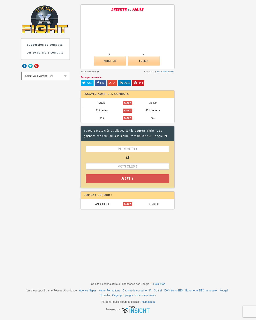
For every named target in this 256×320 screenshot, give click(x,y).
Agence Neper (87, 290)
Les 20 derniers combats (45, 53)
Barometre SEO (194, 290)
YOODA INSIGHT (165, 71)
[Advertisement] (127, 243)
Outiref (158, 290)
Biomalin (105, 295)
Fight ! (127, 178)
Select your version (37, 77)
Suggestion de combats (44, 45)
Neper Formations (109, 290)
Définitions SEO (173, 290)
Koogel (224, 290)
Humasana (148, 301)
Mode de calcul (89, 71)
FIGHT (127, 103)
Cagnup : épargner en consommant (133, 295)
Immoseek (211, 290)
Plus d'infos (158, 284)
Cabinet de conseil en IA (137, 290)
